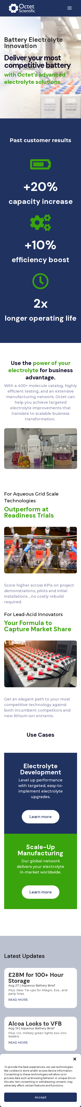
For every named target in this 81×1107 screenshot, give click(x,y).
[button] (75, 1059)
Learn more (40, 816)
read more (18, 1000)
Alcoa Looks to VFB (35, 1024)
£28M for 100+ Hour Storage (36, 978)
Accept (40, 1097)
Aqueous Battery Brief (38, 985)
